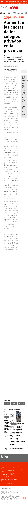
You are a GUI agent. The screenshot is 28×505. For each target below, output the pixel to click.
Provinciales (9, 483)
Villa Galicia (22, 13)
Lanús (2, 471)
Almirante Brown (3, 480)
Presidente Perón (8, 480)
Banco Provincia (14, 424)
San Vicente (9, 13)
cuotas (7, 403)
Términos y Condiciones (6, 488)
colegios (14, 403)
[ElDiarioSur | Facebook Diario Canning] (22, 457)
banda (19, 419)
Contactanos (23, 468)
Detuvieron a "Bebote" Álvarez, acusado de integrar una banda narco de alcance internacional (20, 432)
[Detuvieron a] (18, 421)
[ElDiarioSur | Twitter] (25, 457)
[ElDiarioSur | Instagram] (22, 459)
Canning (19, 1)
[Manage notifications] (24, 498)
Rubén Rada (12, 473)
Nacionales (4, 474)
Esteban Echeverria (11, 1)
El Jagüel (18, 13)
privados (21, 403)
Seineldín (12, 477)
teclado (12, 467)
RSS (21, 469)
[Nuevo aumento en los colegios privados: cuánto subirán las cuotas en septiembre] (6, 419)
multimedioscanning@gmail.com (8, 495)
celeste (12, 470)
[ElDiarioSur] (4, 457)
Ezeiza (7, 476)
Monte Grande (14, 13)
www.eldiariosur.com (6, 491)
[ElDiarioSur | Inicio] (27, 464)
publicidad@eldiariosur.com (8, 496)
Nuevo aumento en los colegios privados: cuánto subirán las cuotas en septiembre (7, 428)
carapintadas (13, 479)
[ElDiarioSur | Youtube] (25, 459)
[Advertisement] (14, 268)
